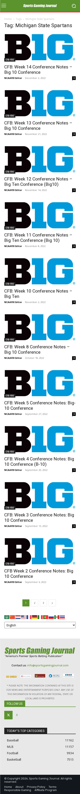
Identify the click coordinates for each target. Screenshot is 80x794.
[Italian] (40, 617)
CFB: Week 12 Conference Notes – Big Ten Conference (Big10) (38, 181)
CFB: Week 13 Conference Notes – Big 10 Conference (38, 125)
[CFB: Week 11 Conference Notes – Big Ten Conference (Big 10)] (40, 215)
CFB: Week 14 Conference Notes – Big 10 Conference (38, 69)
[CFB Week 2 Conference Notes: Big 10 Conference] (40, 551)
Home (8, 19)
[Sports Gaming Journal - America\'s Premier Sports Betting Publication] (40, 6)
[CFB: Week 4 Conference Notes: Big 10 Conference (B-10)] (40, 439)
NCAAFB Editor (13, 78)
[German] (35, 617)
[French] (29, 617)
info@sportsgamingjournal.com (47, 665)
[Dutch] (18, 617)
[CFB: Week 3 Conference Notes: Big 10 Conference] (40, 495)
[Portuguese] (46, 617)
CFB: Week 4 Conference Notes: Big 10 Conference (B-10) (39, 461)
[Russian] (51, 617)
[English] (23, 617)
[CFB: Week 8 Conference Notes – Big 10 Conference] (40, 327)
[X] (8, 715)
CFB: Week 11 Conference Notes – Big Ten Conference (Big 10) (38, 237)
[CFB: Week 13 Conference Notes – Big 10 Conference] (40, 103)
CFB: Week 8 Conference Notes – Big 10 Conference (37, 349)
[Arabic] (7, 617)
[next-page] (52, 602)
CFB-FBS (10, 59)
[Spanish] (57, 617)
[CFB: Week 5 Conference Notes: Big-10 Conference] (40, 383)
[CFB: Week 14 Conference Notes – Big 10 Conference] (40, 47)
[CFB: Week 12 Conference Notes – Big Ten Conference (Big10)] (40, 159)
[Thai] (62, 617)
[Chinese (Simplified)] (12, 617)
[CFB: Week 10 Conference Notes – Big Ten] (40, 271)
